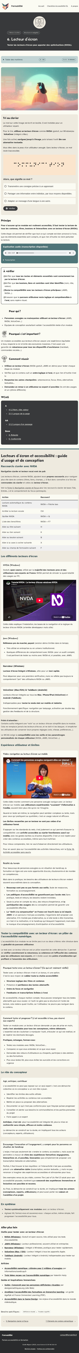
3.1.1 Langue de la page (19, 413)
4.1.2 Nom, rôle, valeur (18, 409)
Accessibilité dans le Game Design (21, 1299)
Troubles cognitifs (44, 1312)
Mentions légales (30, 1349)
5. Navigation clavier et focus (17, 1321)
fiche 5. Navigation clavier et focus (23, 488)
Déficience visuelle (29, 1312)
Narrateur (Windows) (14, 1247)
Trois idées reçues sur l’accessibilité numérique (27, 1275)
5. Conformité (15, 439)
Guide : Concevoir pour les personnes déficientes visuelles (32, 1285)
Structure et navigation (31, 33)
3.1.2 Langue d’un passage (20, 424)
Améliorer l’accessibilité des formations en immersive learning (34, 1292)
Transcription (10, 260)
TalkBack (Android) (14, 1255)
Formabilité (17, 6)
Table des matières (13, 59)
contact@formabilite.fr (68, 1335)
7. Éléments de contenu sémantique (59, 1321)
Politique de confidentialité (45, 1349)
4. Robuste (13, 435)
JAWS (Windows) (12, 1244)
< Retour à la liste (14, 33)
